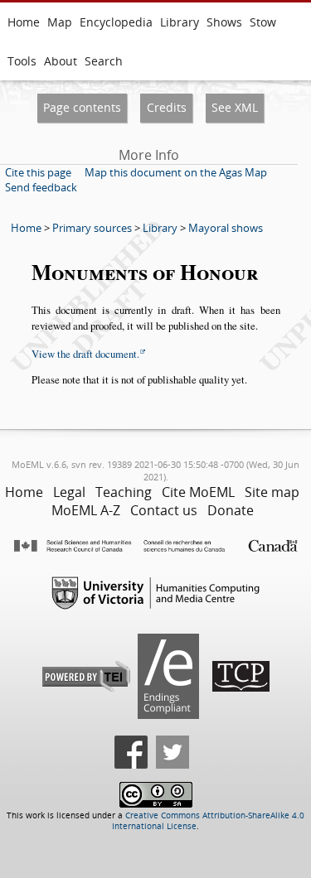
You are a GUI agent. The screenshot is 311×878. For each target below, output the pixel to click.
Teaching (123, 492)
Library (179, 22)
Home (23, 22)
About (60, 61)
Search (104, 61)
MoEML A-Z (85, 510)
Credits (167, 107)
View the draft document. (85, 353)
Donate (230, 510)
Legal (69, 492)
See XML (234, 107)
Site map (272, 492)
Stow (263, 22)
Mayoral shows (225, 227)
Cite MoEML (198, 492)
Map (59, 22)
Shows (224, 22)
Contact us (163, 510)
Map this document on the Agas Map (176, 172)
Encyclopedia (116, 22)
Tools (21, 61)
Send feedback (41, 187)
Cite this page (38, 172)
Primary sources (92, 227)
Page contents (82, 107)
